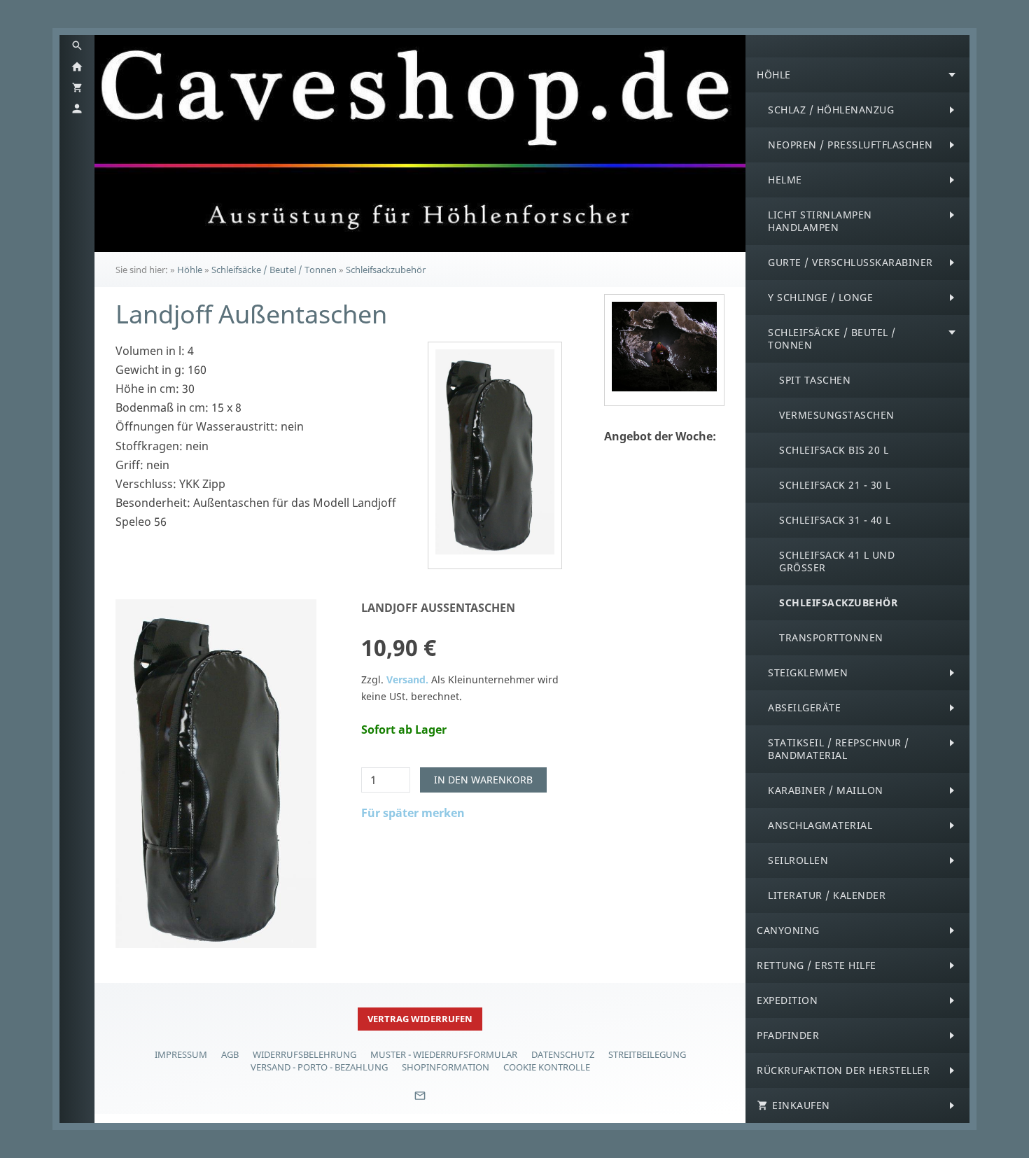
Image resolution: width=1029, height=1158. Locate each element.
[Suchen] (76, 45)
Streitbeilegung (647, 1054)
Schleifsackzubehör (386, 269)
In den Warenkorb (483, 779)
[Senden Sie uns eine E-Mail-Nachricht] (420, 1100)
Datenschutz (562, 1054)
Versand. (407, 679)
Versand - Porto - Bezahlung (319, 1067)
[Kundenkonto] (76, 108)
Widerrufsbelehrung (304, 1054)
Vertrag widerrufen (420, 1018)
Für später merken (413, 813)
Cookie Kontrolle (546, 1067)
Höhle (189, 269)
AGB (230, 1054)
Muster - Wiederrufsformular (443, 1054)
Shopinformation (445, 1067)
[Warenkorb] (76, 87)
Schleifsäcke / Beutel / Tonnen (274, 269)
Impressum (181, 1054)
